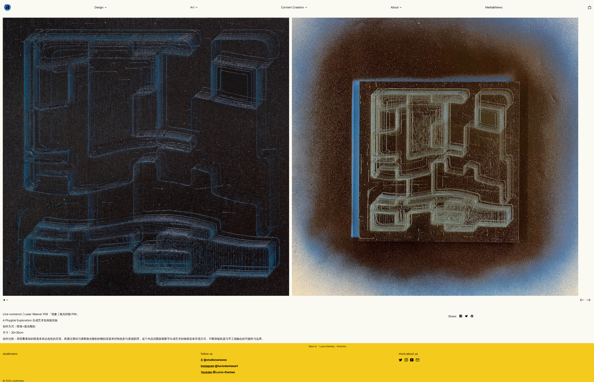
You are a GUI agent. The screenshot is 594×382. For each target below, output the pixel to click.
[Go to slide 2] (7, 308)
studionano (10, 362)
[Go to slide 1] (4, 308)
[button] (589, 7)
